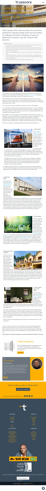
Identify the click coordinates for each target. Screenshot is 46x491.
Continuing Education (12, 437)
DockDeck (34, 419)
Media (12, 426)
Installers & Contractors (12, 440)
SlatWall (33, 418)
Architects (12, 438)
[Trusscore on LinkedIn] (27, 396)
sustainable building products (25, 237)
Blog (34, 437)
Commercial (12, 418)
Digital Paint (34, 435)
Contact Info (34, 439)
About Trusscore (34, 432)
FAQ (34, 425)
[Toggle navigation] (43, 2)
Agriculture (12, 419)
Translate (26, 480)
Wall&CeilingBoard (33, 417)
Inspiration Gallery (12, 431)
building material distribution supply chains (7, 184)
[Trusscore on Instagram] (30, 396)
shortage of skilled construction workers (37, 133)
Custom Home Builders (12, 439)
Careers (33, 431)
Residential (12, 417)
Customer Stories (12, 435)
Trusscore (22, 483)
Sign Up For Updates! (23, 389)
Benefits (33, 424)
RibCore (33, 421)
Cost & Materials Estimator (12, 436)
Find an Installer (12, 442)
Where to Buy (12, 433)
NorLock (33, 420)
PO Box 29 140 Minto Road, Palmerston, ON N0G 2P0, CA (14, 474)
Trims (34, 423)
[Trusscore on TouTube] (32, 396)
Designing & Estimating (12, 432)
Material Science (34, 433)
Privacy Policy (30, 483)
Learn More (20, 352)
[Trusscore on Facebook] (25, 396)
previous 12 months (31, 94)
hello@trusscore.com (31, 474)
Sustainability (33, 436)
